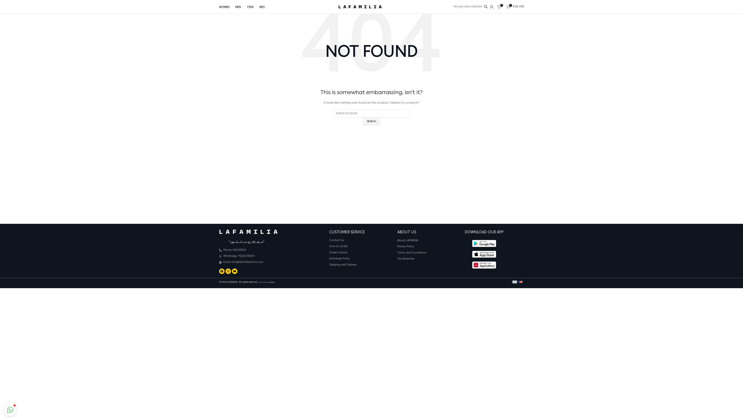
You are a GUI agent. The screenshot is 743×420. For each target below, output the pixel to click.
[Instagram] (228, 271)
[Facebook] (222, 271)
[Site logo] (360, 7)
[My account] (492, 7)
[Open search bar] (486, 7)
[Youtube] (234, 271)
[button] (10, 410)
